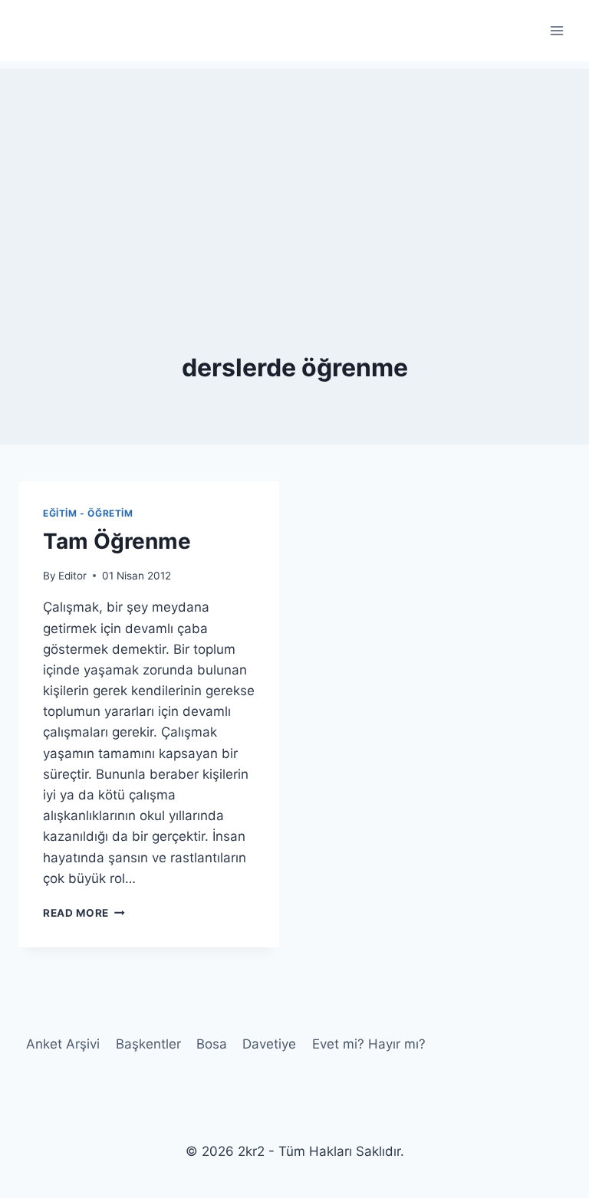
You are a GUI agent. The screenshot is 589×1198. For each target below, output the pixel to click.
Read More (84, 913)
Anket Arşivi (63, 1044)
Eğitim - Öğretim (88, 513)
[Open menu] (556, 30)
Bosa (211, 1044)
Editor (72, 575)
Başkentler (148, 1044)
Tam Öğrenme (117, 541)
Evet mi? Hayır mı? (369, 1044)
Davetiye (269, 1044)
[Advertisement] (294, 176)
